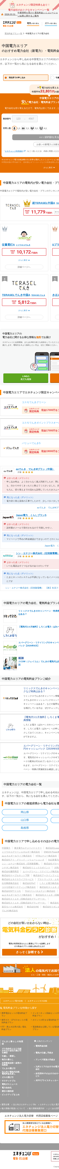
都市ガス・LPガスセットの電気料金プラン (15, 1021)
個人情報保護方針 (36, 1108)
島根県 (25, 827)
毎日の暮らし (8, 1059)
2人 (27, 128)
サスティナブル (9, 1081)
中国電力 (6, 848)
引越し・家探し (9, 1056)
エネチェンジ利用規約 (14, 151)
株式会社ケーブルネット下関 (15, 875)
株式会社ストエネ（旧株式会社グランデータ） (24, 899)
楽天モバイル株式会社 (12, 907)
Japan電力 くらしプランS (31, 515)
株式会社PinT (29, 883)
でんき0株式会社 (10, 910)
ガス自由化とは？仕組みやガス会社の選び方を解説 (11, 1050)
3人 (36, 128)
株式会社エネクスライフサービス (18, 879)
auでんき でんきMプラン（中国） (35, 469)
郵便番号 (7, 119)
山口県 (25, 819)
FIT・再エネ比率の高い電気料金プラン (14, 1028)
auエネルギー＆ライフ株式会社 (17, 856)
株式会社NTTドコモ (11, 891)
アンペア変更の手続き (45, 1059)
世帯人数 (7, 128)
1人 (18, 128)
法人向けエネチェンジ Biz (24, 1104)
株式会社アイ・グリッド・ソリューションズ (23, 860)
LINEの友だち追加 (26, 377)
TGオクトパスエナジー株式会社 (40, 891)
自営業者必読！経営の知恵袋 (11, 1064)
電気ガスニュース (10, 1084)
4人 (45, 128)
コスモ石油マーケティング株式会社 (19, 887)
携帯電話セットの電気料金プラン (14, 1014)
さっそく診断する (28, 952)
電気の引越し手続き (44, 1053)
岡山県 (25, 812)
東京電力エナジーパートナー (28, 848)
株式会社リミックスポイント (36, 867)
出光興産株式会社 (10, 883)
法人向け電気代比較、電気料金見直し (11, 1073)
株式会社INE (33, 907)
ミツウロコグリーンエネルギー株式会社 (21, 852)
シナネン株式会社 (10, 867)
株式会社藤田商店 (10, 871)
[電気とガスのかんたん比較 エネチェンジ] (13, 24)
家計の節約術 (8, 1091)
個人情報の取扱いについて (13, 1108)
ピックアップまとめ (11, 1094)
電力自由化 (7, 1087)
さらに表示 (22, 260)
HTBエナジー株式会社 (46, 856)
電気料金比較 (41, 1046)
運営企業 (5, 1104)
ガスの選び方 (8, 1077)
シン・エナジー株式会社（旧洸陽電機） (21, 863)
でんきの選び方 (9, 1068)
